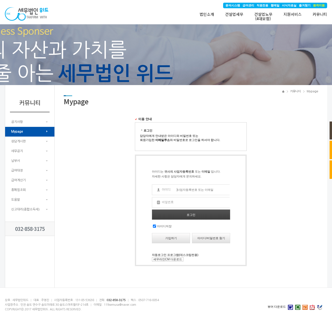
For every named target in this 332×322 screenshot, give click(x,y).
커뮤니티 (320, 14)
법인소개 (207, 14)
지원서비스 (292, 14)
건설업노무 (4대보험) (263, 16)
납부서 (15, 160)
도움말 (15, 199)
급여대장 (17, 170)
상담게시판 (18, 141)
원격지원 (319, 5)
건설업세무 (234, 14)
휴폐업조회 (18, 189)
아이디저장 (164, 226)
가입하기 (171, 238)
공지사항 (17, 121)
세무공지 (17, 151)
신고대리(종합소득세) (25, 209)
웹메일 (275, 5)
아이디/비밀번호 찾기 (211, 238)
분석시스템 (233, 5)
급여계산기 (18, 180)
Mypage (17, 131)
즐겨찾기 (305, 5)
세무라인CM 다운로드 (167, 259)
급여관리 (248, 5)
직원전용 (262, 5)
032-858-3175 (30, 228)
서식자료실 (289, 5)
